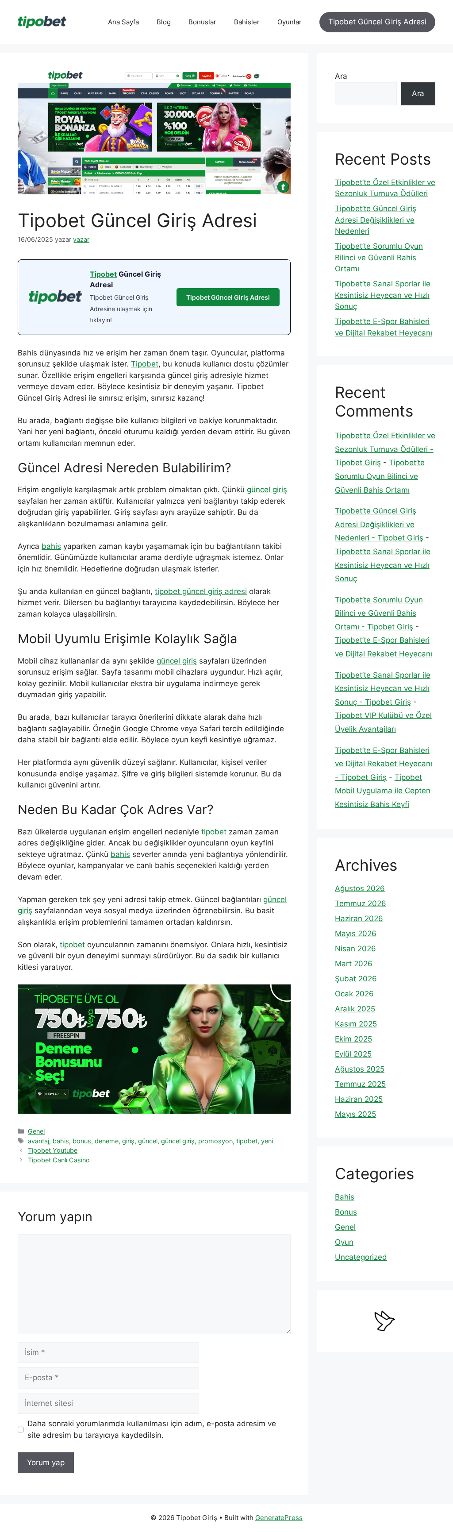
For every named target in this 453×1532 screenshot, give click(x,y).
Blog (164, 22)
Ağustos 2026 (360, 888)
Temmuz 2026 (360, 903)
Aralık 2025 (355, 1008)
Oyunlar (289, 22)
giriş (128, 1141)
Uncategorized (361, 1257)
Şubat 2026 (356, 978)
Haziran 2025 (359, 1099)
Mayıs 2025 (355, 1114)
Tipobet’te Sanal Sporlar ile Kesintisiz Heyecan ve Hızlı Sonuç (382, 295)
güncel (147, 1141)
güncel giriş (267, 489)
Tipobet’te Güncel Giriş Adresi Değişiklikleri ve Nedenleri (375, 219)
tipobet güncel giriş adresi (201, 591)
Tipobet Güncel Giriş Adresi (377, 21)
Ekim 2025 (353, 1038)
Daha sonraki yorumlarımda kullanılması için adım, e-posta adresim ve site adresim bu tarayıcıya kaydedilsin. (151, 1429)
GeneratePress (279, 1517)
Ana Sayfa (123, 22)
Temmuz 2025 (360, 1084)
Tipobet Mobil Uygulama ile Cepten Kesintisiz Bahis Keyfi (382, 791)
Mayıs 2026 (355, 933)
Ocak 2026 (354, 993)
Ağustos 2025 (359, 1069)
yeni (267, 1141)
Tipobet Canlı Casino (59, 1160)
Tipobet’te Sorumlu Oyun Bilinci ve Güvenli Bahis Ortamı (379, 257)
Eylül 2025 (353, 1054)
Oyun (344, 1242)
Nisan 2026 (355, 948)
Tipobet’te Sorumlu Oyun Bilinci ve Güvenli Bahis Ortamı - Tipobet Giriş (379, 613)
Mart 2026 (353, 963)
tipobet (213, 831)
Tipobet (103, 274)
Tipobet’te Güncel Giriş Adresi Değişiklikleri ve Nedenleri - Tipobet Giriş (379, 524)
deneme (107, 1141)
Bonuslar (202, 22)
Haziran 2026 (359, 918)
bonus (82, 1141)
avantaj (38, 1141)
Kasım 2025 (356, 1023)
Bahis (344, 1196)
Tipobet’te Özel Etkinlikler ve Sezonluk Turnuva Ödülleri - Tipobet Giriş (385, 449)
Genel (36, 1131)
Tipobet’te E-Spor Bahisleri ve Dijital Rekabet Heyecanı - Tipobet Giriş (383, 764)
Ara (341, 76)
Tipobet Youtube (52, 1150)
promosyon (215, 1141)
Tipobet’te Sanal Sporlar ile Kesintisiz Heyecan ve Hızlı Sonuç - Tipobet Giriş (382, 688)
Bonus (346, 1212)
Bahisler (247, 22)
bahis (51, 546)
